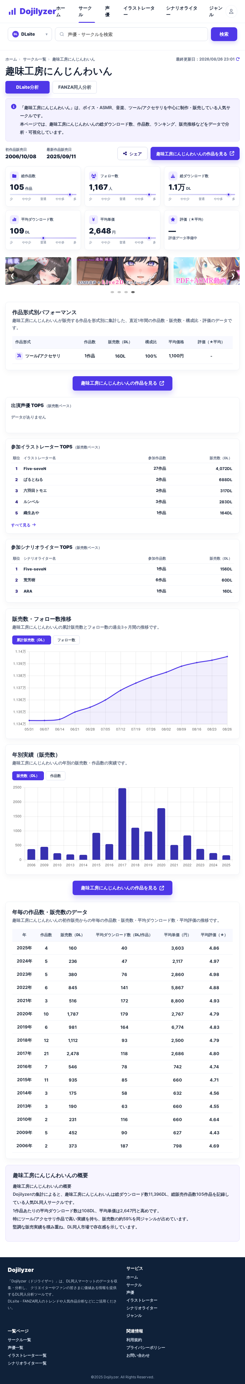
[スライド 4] (133, 292)
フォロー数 (66, 640)
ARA (28, 591)
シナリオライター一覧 (27, 1363)
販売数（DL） (28, 775)
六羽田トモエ (35, 490)
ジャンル (216, 11)
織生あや (31, 512)
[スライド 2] (119, 292)
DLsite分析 (27, 87)
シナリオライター (181, 11)
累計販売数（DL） (32, 640)
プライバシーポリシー (145, 1347)
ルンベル (31, 501)
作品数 (55, 775)
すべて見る (20, 525)
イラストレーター (139, 11)
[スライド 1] (112, 292)
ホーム (60, 11)
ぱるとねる (33, 479)
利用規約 (134, 1339)
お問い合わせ (138, 1355)
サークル (85, 11)
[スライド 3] (126, 292)
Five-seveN (35, 468)
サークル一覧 (34, 59)
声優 (107, 11)
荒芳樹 (29, 579)
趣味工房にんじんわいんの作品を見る (191, 153)
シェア (135, 153)
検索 (224, 34)
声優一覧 (15, 1347)
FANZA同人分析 (74, 87)
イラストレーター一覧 (27, 1355)
